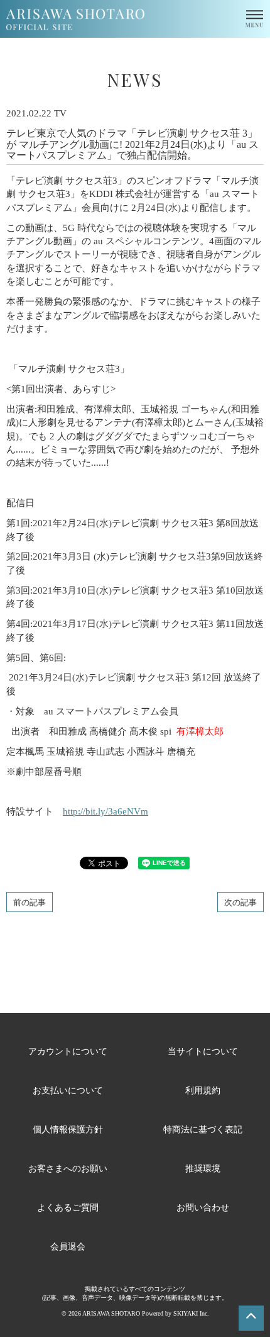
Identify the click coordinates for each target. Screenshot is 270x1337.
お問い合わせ (202, 1207)
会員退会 (67, 1246)
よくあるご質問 (68, 1207)
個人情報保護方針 (68, 1129)
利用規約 (202, 1090)
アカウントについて (67, 1051)
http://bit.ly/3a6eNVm (105, 811)
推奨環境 (202, 1168)
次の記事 (240, 901)
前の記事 (29, 901)
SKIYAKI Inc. (191, 1313)
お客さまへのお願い (67, 1168)
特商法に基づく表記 (202, 1129)
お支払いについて (68, 1090)
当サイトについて (203, 1051)
